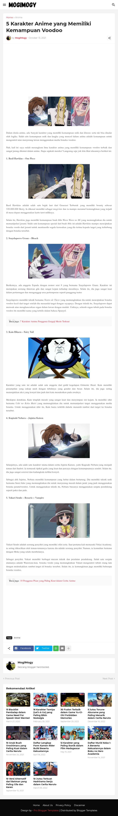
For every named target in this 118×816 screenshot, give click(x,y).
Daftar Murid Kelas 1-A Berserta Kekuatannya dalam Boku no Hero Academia (99, 748)
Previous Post (12, 678)
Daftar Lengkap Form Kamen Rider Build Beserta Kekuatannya (44, 747)
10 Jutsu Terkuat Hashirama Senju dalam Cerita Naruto (44, 781)
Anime (18, 17)
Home (9, 17)
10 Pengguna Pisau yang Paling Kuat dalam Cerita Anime (47, 580)
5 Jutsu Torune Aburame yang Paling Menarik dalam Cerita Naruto (99, 713)
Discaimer (79, 805)
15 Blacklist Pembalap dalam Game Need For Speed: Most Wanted (18, 713)
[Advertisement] (59, 71)
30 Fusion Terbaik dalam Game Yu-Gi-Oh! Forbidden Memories (72, 713)
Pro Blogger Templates (46, 810)
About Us (48, 805)
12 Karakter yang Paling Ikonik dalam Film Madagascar (72, 745)
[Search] (114, 4)
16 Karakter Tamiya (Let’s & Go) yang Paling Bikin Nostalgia (44, 713)
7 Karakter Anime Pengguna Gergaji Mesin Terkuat (44, 321)
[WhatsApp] (56, 648)
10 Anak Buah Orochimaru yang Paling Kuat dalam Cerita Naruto (16, 747)
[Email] (62, 648)
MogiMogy (25, 662)
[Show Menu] (4, 4)
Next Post (108, 678)
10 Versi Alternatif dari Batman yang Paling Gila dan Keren (16, 783)
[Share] (109, 38)
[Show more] (68, 648)
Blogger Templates (87, 810)
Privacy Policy (63, 805)
